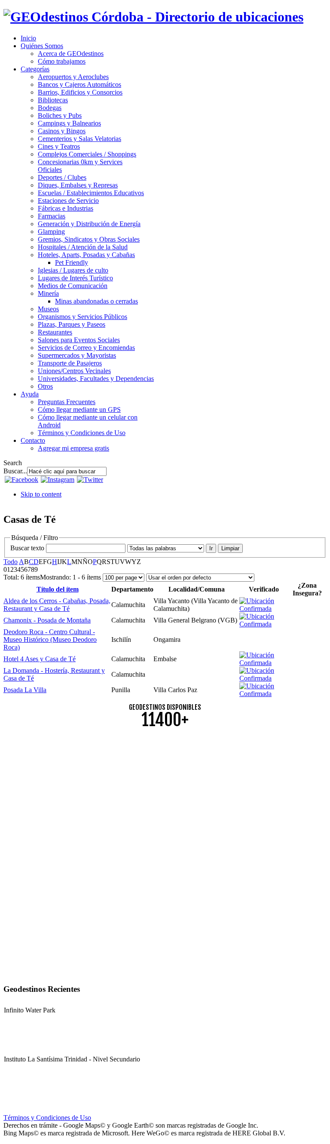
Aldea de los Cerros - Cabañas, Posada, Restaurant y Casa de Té (56, 604)
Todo (10, 561)
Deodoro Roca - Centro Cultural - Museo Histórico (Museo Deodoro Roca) (50, 639)
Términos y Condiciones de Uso (47, 1117)
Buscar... (15, 471)
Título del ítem (58, 589)
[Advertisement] (165, 796)
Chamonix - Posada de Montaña (47, 620)
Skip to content (41, 494)
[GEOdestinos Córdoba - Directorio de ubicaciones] (153, 17)
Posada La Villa (24, 689)
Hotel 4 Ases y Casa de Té (39, 658)
